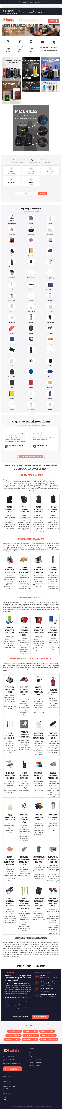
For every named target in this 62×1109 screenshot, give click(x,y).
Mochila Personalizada (30, 1031)
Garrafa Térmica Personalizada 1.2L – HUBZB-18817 (53, 859)
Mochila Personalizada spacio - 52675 (38, 509)
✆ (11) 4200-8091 (21, 1)
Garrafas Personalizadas (30, 1035)
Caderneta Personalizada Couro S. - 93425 (9, 630)
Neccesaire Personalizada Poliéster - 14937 (53, 775)
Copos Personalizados (14, 1031)
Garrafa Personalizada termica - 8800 (38, 569)
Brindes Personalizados (31, 938)
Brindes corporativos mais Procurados (31, 658)
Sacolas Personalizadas (47, 1031)
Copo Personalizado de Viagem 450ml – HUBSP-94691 (39, 859)
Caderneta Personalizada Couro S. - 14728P (39, 630)
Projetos (31, 2)
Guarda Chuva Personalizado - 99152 (53, 735)
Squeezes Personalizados (48, 1035)
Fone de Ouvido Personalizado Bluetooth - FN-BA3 (38, 735)
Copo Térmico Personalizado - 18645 (53, 817)
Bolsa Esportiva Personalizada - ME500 (10, 689)
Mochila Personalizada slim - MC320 (9, 509)
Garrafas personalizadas (31, 539)
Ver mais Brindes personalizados (31, 966)
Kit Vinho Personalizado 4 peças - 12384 (24, 775)
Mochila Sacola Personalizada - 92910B (38, 775)
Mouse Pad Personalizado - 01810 (38, 817)
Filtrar (43, 193)
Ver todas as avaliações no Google (31, 456)
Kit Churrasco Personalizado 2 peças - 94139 (10, 775)
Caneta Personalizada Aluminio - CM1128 (9, 735)
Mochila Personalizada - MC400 (53, 509)
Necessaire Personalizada (30, 1039)
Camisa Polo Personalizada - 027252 (53, 692)
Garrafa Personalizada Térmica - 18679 (53, 569)
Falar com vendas (41, 1016)
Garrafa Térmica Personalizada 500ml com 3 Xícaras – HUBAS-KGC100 (39, 903)
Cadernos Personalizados (12, 1039)
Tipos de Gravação (26, 2)
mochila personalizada (31, 475)
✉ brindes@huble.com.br (39, 1)
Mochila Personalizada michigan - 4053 (24, 509)
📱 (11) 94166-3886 (29, 1)
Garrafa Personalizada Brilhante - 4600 (10, 569)
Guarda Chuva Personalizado (49, 1039)
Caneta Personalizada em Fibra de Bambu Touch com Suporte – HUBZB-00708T (24, 903)
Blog (35, 2)
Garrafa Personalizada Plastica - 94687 (24, 569)
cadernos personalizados (31, 597)
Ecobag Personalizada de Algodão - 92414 (10, 817)
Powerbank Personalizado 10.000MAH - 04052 (24, 734)
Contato (38, 2)
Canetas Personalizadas (13, 1035)
